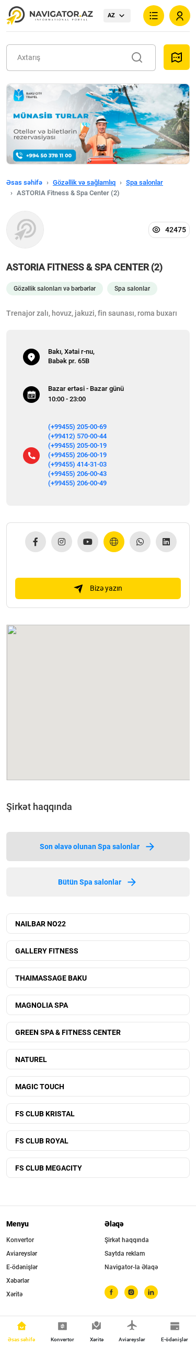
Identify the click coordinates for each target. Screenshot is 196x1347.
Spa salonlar (144, 182)
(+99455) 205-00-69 (77, 427)
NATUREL (31, 1059)
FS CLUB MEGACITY (48, 1168)
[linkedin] (151, 1292)
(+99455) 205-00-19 (77, 445)
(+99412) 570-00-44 (77, 436)
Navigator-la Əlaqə (131, 1267)
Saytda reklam (125, 1253)
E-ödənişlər (22, 1267)
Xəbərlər (17, 1280)
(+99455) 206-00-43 (77, 474)
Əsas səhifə (24, 182)
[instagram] (131, 1292)
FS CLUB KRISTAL (45, 1114)
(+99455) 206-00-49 (77, 483)
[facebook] (111, 1292)
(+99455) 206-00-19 (77, 455)
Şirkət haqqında (127, 1240)
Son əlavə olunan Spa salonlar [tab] (90, 846)
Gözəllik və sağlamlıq (84, 182)
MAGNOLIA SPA (41, 1005)
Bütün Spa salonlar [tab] (89, 882)
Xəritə (14, 1294)
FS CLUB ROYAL (41, 1141)
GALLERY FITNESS (46, 951)
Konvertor (20, 1240)
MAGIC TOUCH (39, 1086)
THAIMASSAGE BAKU (51, 978)
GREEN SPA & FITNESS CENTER (68, 1032)
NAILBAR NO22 (40, 924)
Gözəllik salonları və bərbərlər (55, 288)
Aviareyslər (21, 1253)
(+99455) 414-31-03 (77, 464)
